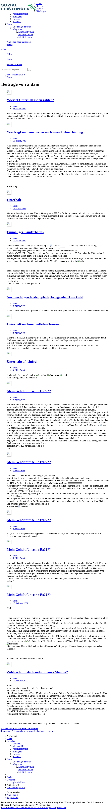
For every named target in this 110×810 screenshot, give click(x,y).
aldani (15, 106)
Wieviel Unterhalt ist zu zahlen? (30, 100)
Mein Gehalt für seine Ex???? (29, 391)
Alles (3, 49)
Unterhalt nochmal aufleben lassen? (33, 324)
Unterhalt (14, 200)
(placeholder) (18, 782)
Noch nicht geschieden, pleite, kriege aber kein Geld (45, 297)
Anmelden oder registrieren (19, 42)
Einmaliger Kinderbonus (25, 232)
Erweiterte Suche (14, 64)
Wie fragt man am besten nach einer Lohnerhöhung (45, 132)
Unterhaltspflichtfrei (22, 361)
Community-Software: (19, 728)
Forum (10, 59)
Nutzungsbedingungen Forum (39, 731)
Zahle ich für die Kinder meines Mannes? (37, 672)
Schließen (61, 807)
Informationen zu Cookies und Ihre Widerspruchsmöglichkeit (28, 807)
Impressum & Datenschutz (13, 731)
